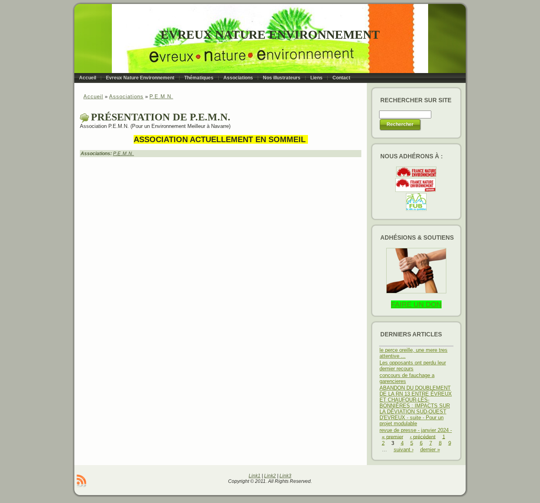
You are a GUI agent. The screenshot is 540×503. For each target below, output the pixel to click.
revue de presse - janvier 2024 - (416, 430)
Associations (126, 96)
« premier (392, 436)
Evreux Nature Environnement (270, 34)
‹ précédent (423, 436)
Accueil (93, 96)
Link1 (255, 476)
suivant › (403, 449)
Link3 (285, 476)
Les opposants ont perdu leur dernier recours (413, 366)
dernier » (430, 449)
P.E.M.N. (161, 96)
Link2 (270, 476)
